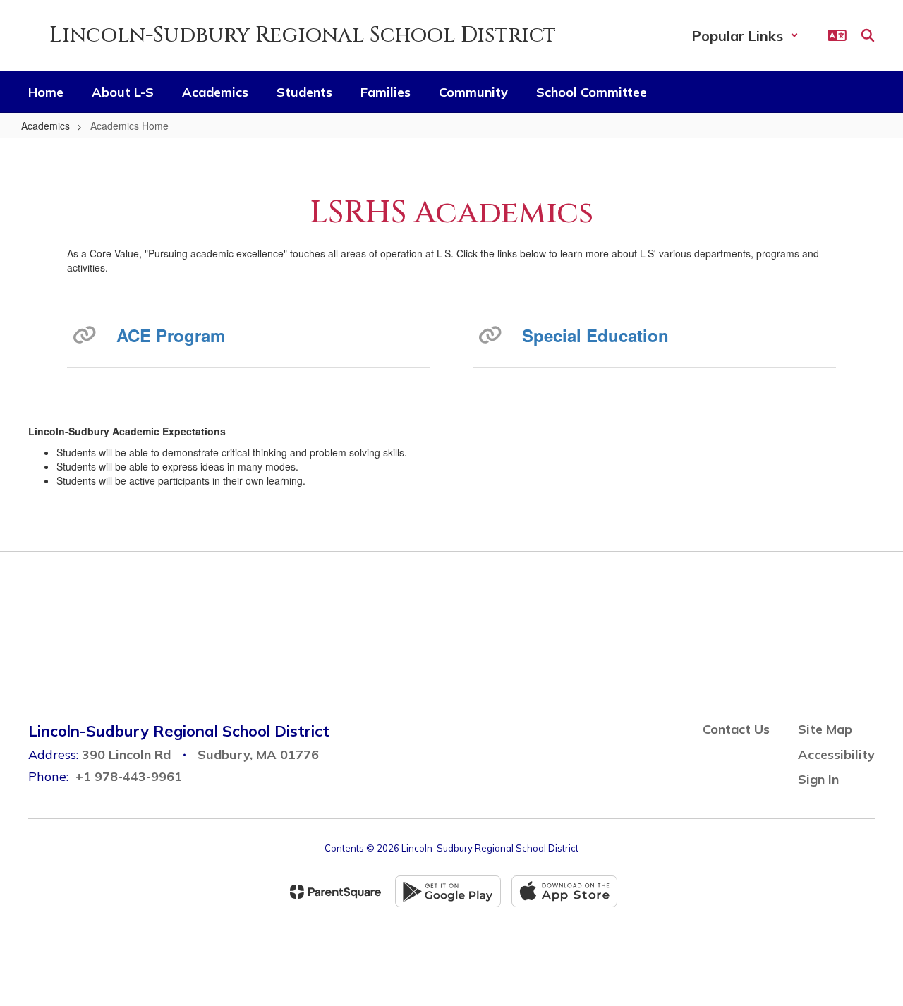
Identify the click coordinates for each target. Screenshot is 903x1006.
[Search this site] (868, 35)
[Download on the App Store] (564, 891)
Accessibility (836, 754)
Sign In (818, 779)
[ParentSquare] (335, 891)
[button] (745, 35)
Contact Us (736, 729)
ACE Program (170, 335)
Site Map (825, 729)
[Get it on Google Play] (448, 891)
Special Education (595, 335)
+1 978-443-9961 (128, 776)
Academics (45, 126)
